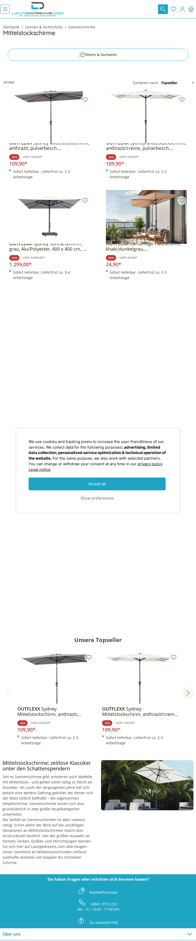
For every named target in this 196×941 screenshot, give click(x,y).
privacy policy (150, 463)
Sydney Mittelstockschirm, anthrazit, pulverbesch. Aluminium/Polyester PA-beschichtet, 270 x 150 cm (49, 145)
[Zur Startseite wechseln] (37, 9)
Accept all (97, 483)
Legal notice (40, 469)
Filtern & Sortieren (101, 54)
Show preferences (97, 498)
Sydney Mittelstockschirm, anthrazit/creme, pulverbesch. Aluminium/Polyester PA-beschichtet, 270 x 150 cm (146, 145)
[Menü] (5, 9)
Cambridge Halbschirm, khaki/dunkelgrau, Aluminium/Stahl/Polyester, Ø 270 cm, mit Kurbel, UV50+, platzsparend (144, 246)
